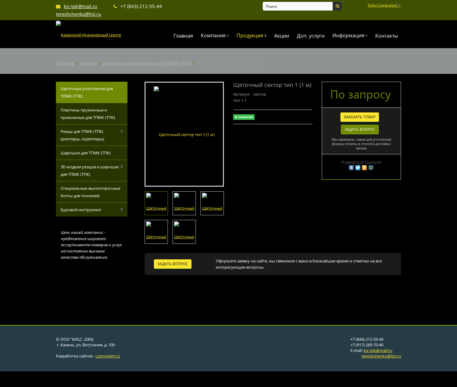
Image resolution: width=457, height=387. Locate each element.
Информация (349, 35)
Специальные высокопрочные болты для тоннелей (90, 191)
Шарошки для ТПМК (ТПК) (86, 153)
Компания (214, 35)
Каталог (88, 63)
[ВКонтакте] (351, 167)
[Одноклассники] (364, 167)
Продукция (251, 35)
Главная (183, 35)
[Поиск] (337, 6)
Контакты (386, 35)
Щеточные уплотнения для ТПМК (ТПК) (146, 63)
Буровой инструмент (81, 209)
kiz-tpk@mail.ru (377, 350)
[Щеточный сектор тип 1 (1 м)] (184, 134)
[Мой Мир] (370, 167)
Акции (281, 35)
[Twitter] (357, 167)
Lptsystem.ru (107, 356)
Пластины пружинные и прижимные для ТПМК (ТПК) (88, 113)
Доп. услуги (311, 35)
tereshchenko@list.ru (381, 356)
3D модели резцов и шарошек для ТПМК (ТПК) (90, 170)
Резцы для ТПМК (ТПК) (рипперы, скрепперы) (82, 135)
